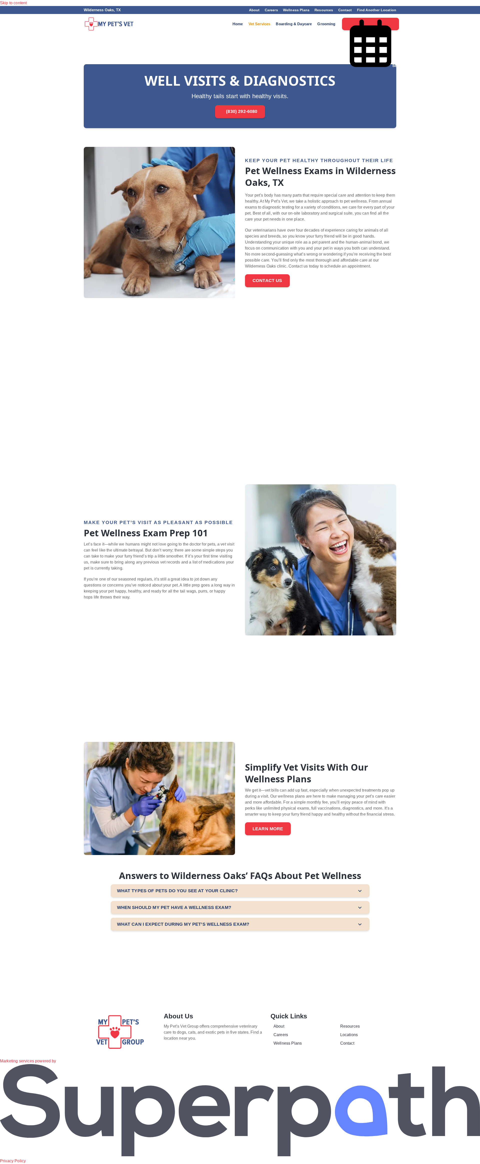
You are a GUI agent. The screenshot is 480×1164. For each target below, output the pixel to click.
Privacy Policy (13, 1161)
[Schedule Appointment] (370, 24)
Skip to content (13, 3)
